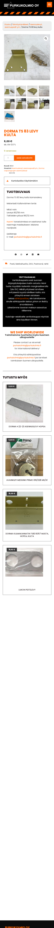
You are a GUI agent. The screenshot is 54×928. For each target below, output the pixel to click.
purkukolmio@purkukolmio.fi (28, 236)
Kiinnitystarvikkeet (20, 24)
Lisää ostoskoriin (25, 157)
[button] (49, 4)
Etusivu (8, 24)
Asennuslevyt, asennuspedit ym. (25, 168)
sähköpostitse (22, 298)
